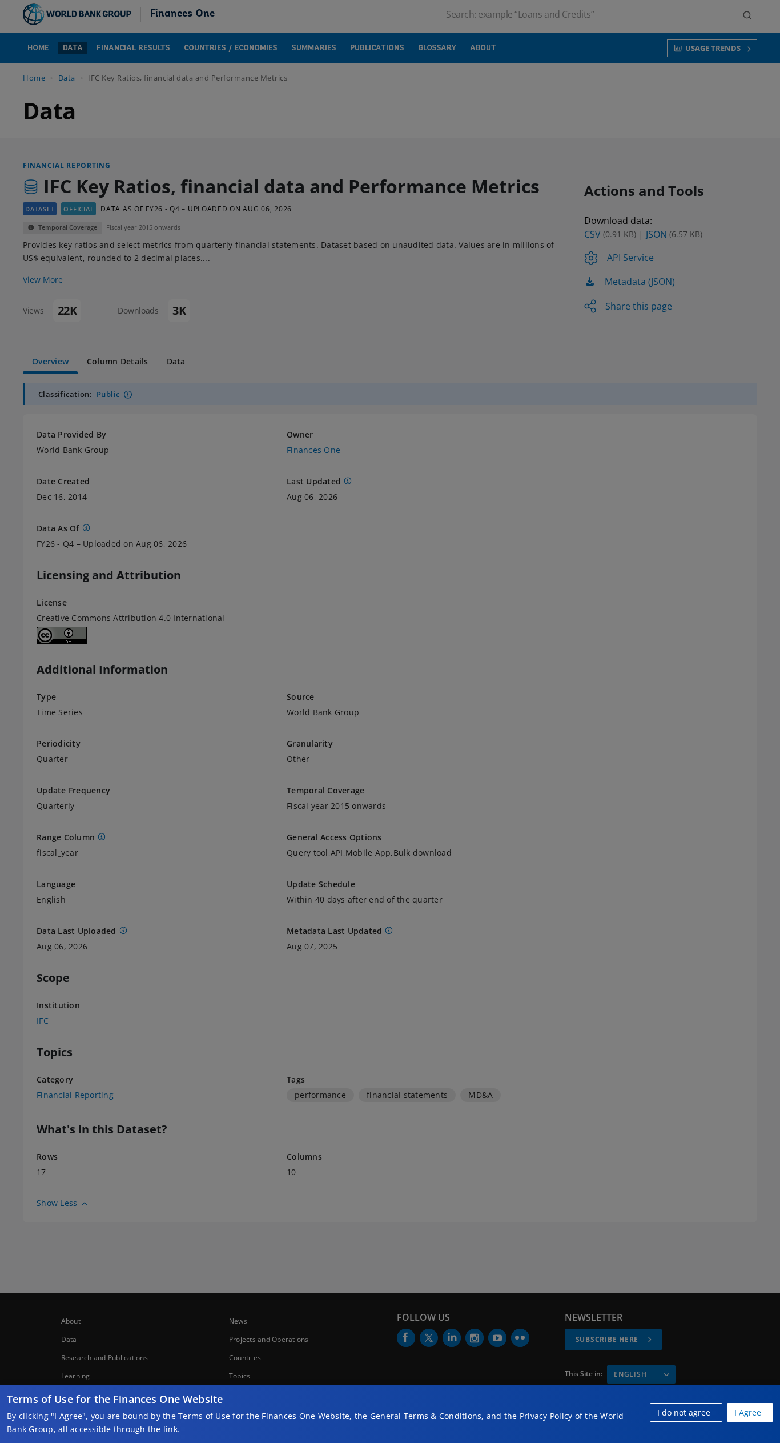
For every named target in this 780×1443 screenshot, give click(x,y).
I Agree (747, 1412)
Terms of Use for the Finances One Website (263, 1415)
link (170, 1429)
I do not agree (683, 1412)
